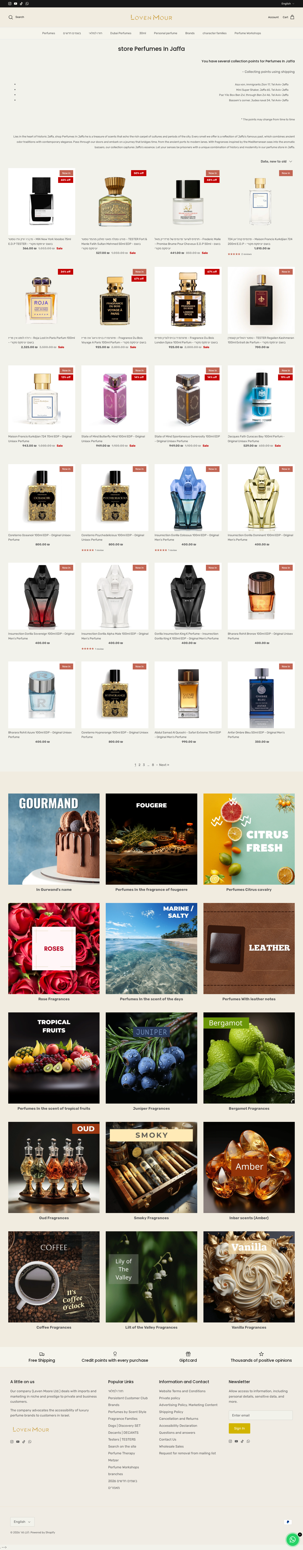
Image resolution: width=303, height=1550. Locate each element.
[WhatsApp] (27, 3)
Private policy (169, 1398)
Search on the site (122, 1446)
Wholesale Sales (171, 1446)
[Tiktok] (21, 3)
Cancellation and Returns (178, 1419)
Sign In (239, 1428)
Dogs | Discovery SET (124, 1426)
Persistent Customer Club (128, 1398)
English (286, 3)
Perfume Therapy (121, 1453)
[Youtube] (15, 3)
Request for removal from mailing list (187, 1453)
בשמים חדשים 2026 (122, 1481)
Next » (164, 765)
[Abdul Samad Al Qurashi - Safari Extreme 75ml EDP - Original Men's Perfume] (188, 694)
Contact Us (167, 1439)
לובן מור (24, 1532)
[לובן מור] (151, 17)
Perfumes (48, 33)
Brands (190, 33)
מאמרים (114, 1488)
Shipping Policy (171, 1412)
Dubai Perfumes (120, 33)
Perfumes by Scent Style (127, 1412)
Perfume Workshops (248, 33)
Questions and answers (177, 1433)
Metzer (113, 1460)
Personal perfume (165, 33)
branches (115, 1474)
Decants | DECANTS (123, 1433)
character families (215, 33)
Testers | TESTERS (122, 1439)
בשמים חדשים (72, 33)
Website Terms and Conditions (182, 1391)
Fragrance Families (122, 1419)
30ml (142, 33)
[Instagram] (9, 3)
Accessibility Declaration (178, 1426)
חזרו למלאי (95, 33)
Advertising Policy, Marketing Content (188, 1405)
